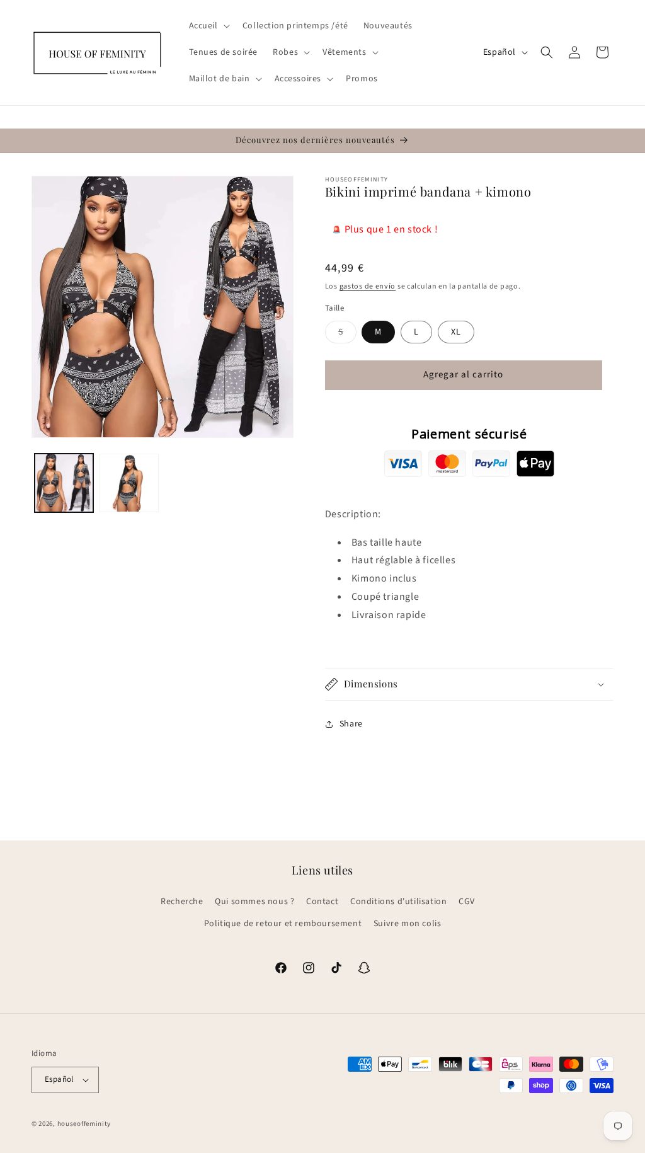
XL (456, 332)
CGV (467, 901)
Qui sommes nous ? (254, 901)
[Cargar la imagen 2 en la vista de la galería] (129, 483)
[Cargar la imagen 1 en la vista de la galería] (64, 483)
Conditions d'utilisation (398, 901)
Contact (322, 901)
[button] (208, 26)
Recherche (182, 901)
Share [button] (351, 724)
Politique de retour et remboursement (283, 923)
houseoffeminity (84, 1123)
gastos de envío (368, 286)
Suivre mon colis (408, 923)
